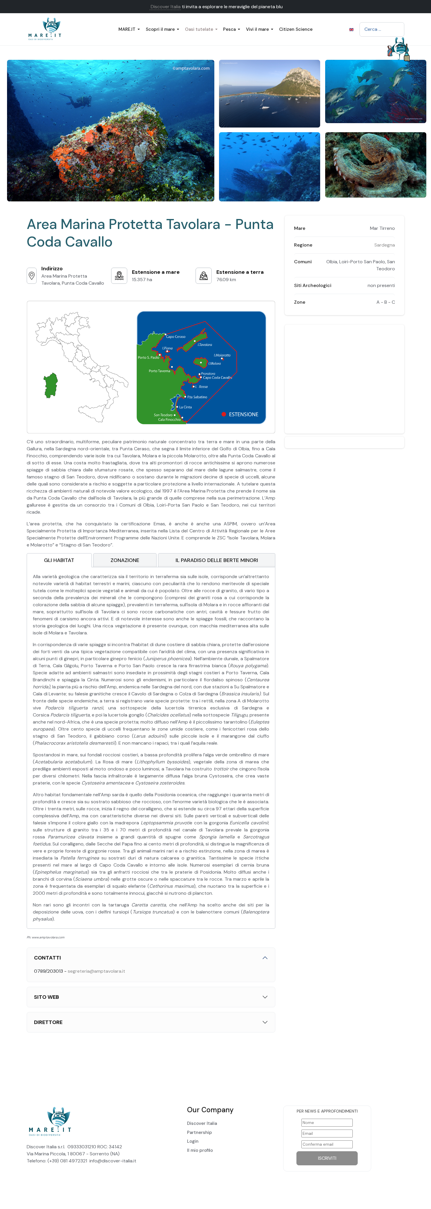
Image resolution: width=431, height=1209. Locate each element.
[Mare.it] (54, 29)
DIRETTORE (48, 1022)
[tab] (59, 560)
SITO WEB (46, 997)
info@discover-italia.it (112, 1161)
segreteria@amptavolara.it (96, 971)
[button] (130, 29)
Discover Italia (165, 7)
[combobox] (381, 29)
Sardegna (384, 245)
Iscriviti (327, 1158)
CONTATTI (47, 958)
